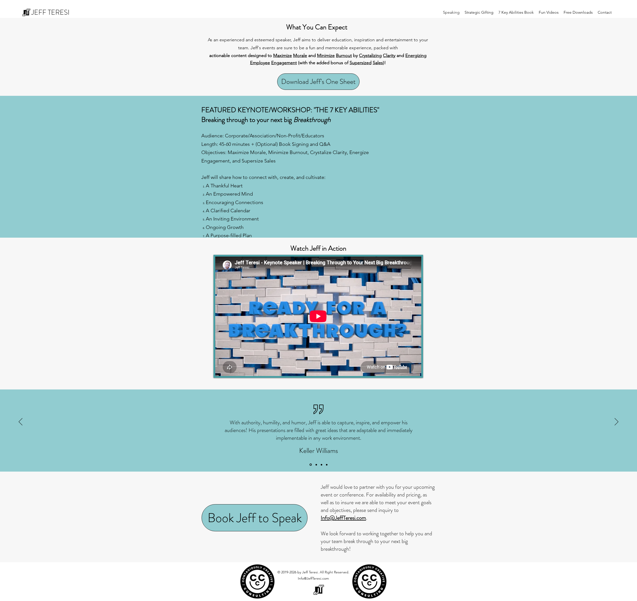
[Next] (616, 422)
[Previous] (20, 422)
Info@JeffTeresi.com (313, 578)
